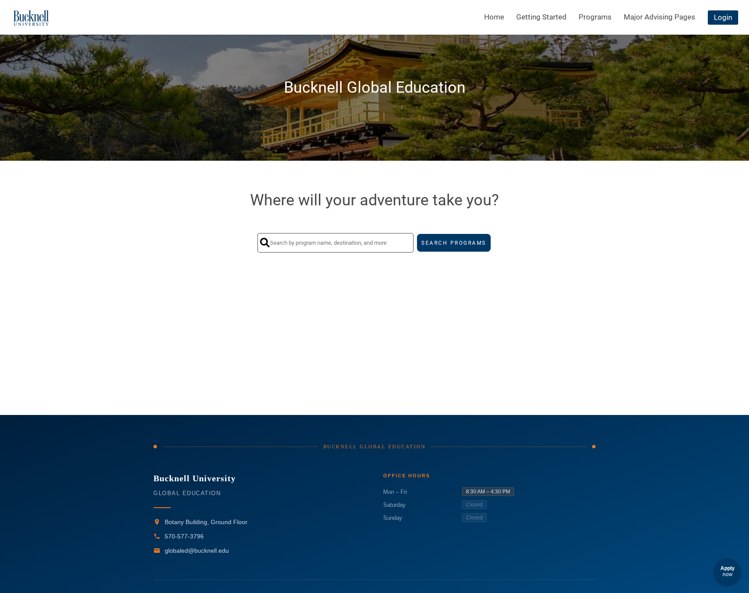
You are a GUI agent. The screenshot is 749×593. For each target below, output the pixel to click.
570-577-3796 (184, 536)
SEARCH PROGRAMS (453, 243)
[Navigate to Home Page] (31, 17)
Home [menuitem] (494, 17)
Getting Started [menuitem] (541, 17)
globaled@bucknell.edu (197, 550)
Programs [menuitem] (595, 17)
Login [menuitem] (723, 17)
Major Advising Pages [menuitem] (659, 17)
